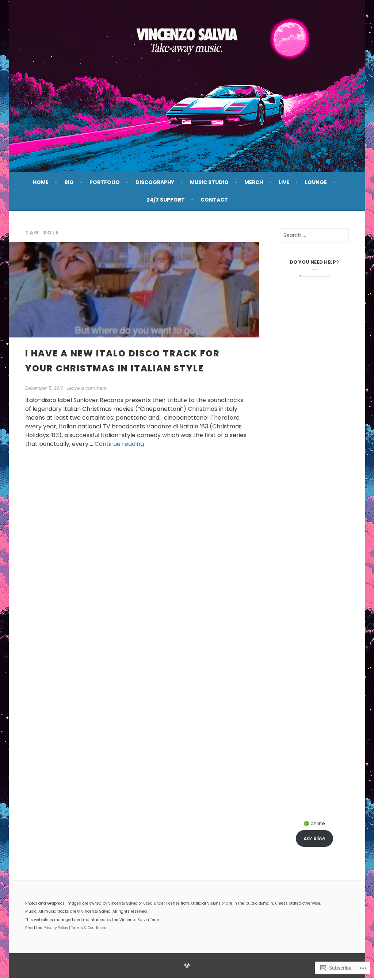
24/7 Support (165, 199)
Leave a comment (87, 388)
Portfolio (104, 182)
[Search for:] (314, 235)
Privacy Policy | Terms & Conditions (75, 927)
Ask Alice (314, 838)
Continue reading (119, 444)
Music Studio (209, 182)
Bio (69, 182)
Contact (214, 199)
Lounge (316, 182)
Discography (155, 182)
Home (41, 182)
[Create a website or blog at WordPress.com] (187, 966)
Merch (253, 182)
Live (284, 182)
